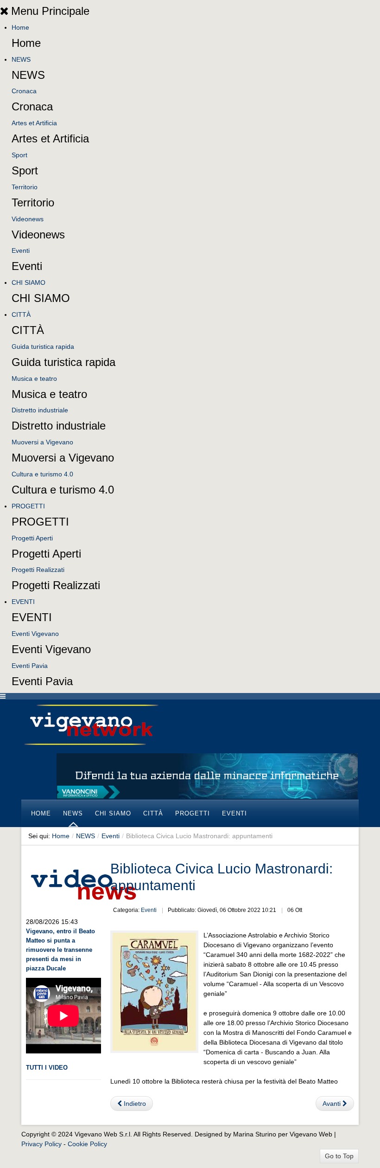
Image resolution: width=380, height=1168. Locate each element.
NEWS (21, 59)
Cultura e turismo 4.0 (42, 474)
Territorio (25, 187)
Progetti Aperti (32, 538)
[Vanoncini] (207, 775)
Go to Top (339, 1156)
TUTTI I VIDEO (47, 1067)
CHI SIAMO (28, 282)
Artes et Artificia (34, 123)
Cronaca (24, 91)
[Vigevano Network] (90, 725)
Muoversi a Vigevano (42, 442)
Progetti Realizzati (38, 569)
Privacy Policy (41, 1144)
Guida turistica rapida (43, 346)
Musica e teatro (34, 378)
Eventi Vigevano (35, 633)
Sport (19, 155)
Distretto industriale (40, 410)
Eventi (21, 250)
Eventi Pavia (30, 665)
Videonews (28, 219)
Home (20, 27)
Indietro (134, 1103)
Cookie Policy (87, 1144)
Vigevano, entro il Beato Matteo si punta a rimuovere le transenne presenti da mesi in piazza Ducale (60, 950)
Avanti (332, 1103)
